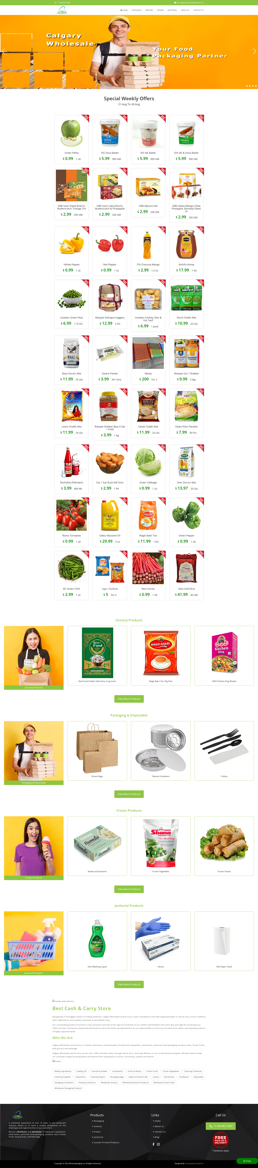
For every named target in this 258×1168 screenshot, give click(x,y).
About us (185, 10)
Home (125, 10)
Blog (156, 1137)
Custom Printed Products (106, 1142)
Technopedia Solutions (194, 1163)
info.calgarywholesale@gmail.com (190, 2)
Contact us (198, 10)
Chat (248, 1160)
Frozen (160, 10)
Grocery (149, 10)
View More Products (129, 698)
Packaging (136, 10)
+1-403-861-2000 (63, 2)
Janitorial (172, 10)
